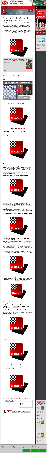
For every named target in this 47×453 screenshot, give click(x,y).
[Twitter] (9, 401)
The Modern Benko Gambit (40, 36)
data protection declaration (37, 447)
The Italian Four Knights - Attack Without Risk (41, 403)
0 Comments (30, 22)
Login (41, 7)
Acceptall (42, 450)
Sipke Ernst (28, 398)
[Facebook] (6, 401)
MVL (25, 398)
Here (36, 446)
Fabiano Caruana (21, 398)
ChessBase (9, 410)
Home (8, 7)
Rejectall (34, 450)
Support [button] (22, 7)
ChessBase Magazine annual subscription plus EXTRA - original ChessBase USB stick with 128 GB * (17, 60)
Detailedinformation (26, 450)
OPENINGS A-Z (15, 7)
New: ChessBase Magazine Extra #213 (17, 103)
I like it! (27, 22)
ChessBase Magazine (14, 398)
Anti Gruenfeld (8, 398)
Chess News (13, 13)
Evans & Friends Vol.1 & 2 (40, 419)
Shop (3, 7)
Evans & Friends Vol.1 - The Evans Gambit (41, 431)
